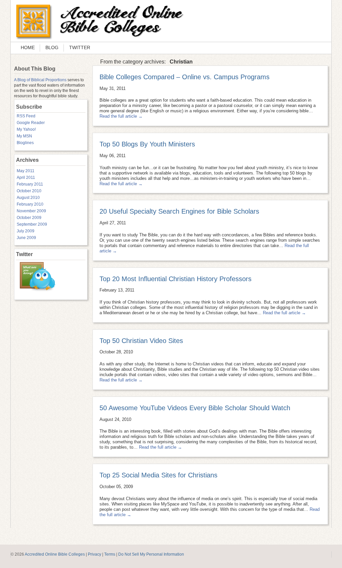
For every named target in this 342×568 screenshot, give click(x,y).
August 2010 (28, 197)
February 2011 (30, 184)
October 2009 (29, 217)
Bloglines (25, 142)
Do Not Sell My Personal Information (151, 554)
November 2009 (31, 211)
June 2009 (26, 237)
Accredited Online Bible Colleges (55, 554)
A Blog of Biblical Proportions (40, 80)
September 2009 (32, 224)
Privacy (94, 554)
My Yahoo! (26, 129)
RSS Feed (26, 116)
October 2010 (29, 191)
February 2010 (30, 204)
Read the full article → (121, 116)
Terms (109, 554)
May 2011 (25, 170)
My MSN (24, 136)
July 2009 (25, 231)
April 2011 (26, 177)
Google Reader (31, 122)
